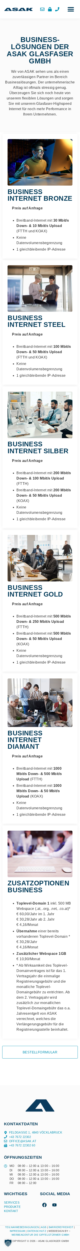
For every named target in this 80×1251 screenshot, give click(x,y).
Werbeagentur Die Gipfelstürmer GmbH (40, 1234)
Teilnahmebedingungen (22, 1227)
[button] (71, 9)
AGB (43, 1227)
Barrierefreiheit (61, 1227)
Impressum (17, 1231)
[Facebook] (44, 1204)
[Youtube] (54, 1204)
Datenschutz (37, 1231)
